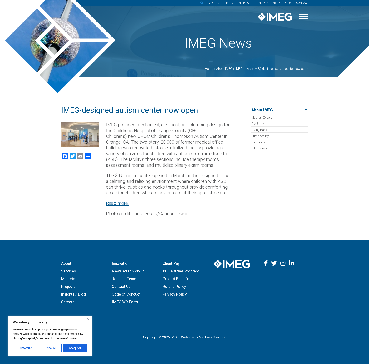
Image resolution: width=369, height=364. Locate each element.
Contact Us (121, 286)
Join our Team (124, 279)
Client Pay (261, 2)
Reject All (50, 348)
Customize (25, 348)
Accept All (75, 348)
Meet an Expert (261, 117)
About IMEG (262, 110)
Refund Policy (174, 286)
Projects (68, 286)
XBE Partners (282, 2)
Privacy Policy (175, 294)
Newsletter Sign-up (128, 271)
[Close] (88, 319)
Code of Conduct (126, 294)
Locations (258, 142)
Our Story (257, 124)
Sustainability (260, 136)
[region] (50, 336)
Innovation (121, 263)
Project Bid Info (237, 2)
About (66, 263)
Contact (302, 2)
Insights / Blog (73, 294)
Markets (68, 279)
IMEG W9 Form (125, 302)
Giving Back (259, 130)
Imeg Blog (215, 2)
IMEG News (259, 148)
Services (68, 271)
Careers (67, 302)
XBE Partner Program (181, 271)
